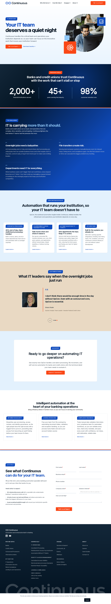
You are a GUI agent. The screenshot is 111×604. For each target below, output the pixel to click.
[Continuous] (16, 3)
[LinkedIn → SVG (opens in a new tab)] (7, 536)
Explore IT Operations (55, 372)
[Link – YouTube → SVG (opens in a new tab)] (10, 536)
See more (9, 436)
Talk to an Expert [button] (98, 3)
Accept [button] (87, 600)
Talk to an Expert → (13, 46)
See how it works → (29, 46)
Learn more (10, 249)
